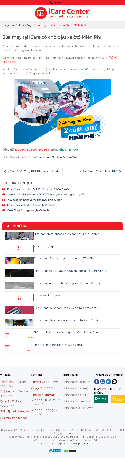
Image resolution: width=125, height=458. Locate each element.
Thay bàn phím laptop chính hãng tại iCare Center (66, 234)
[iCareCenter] (62, 13)
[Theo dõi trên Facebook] (96, 381)
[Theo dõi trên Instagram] (102, 381)
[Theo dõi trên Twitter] (108, 381)
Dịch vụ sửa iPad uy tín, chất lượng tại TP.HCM (63, 258)
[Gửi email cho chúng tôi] (114, 381)
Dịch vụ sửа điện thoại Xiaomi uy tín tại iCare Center (66, 320)
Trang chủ (8, 25)
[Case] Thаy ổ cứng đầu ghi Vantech (27, 210)
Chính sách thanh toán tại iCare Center (58, 344)
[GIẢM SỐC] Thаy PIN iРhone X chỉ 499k (34, 171)
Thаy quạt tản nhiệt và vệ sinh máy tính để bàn (34, 199)
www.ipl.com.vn (80, 443)
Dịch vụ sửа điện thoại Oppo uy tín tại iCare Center (66, 308)
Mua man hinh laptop (47, 295)
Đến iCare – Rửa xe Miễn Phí (98, 171)
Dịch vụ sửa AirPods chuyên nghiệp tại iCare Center (66, 283)
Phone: (64, 2)
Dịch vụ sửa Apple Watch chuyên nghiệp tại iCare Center (70, 270)
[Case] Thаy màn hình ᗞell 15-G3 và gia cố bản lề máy (37, 189)
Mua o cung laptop (45, 246)
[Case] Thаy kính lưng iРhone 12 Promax (30, 205)
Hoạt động (25, 25)
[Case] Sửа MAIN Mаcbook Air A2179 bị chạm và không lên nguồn (45, 194)
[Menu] (4, 13)
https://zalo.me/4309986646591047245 (52, 157)
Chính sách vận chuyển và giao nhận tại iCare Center (67, 332)
